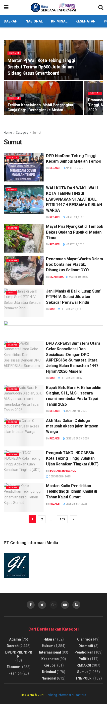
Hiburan (50, 639)
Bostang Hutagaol (63, 470)
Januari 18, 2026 (76, 411)
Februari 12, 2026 (71, 309)
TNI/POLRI (84, 678)
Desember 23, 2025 (77, 438)
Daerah (10, 21)
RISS (52, 309)
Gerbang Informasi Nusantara (66, 695)
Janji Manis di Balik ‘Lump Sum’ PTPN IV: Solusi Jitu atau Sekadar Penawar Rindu (73, 297)
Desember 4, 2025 (76, 503)
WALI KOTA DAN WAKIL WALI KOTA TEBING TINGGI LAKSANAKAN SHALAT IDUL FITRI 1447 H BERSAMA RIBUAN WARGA (74, 199)
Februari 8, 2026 (71, 378)
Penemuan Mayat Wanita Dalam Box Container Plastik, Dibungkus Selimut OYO (74, 265)
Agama (12, 189)
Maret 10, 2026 (78, 277)
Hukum (14, 53)
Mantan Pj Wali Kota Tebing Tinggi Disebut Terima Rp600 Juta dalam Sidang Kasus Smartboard (41, 66)
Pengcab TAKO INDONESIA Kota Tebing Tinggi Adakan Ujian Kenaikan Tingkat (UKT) (72, 458)
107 (62, 519)
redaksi (55, 168)
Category (22, 132)
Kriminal (59, 21)
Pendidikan (83, 652)
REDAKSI (84, 665)
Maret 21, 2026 (74, 217)
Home (8, 132)
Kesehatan (86, 21)
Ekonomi (14, 667)
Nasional (34, 21)
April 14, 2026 (74, 168)
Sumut (36, 132)
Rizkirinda (57, 277)
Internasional (50, 652)
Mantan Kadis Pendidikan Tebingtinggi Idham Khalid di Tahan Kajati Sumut (71, 491)
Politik (12, 157)
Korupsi (50, 665)
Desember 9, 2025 (59, 476)
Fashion (15, 673)
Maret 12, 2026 (74, 244)
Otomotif (85, 646)
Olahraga (84, 639)
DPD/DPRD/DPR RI (18, 654)
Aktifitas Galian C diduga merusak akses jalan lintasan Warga (72, 426)
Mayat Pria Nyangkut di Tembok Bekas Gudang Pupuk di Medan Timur (74, 232)
